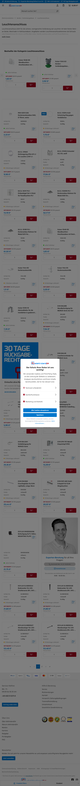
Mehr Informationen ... (45, 422)
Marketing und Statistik (34, 401)
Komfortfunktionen (33, 394)
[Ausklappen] (56, 387)
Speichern (40, 415)
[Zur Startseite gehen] (40, 363)
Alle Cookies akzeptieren (40, 410)
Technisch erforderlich (33, 388)
